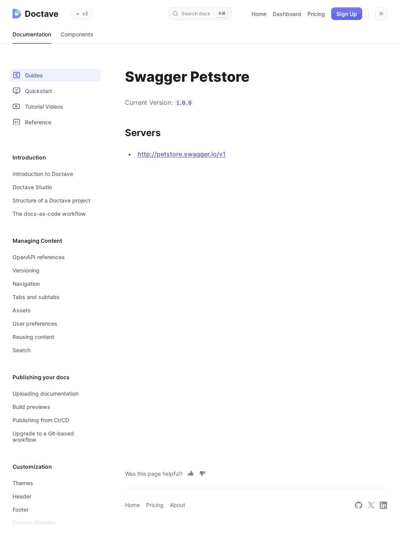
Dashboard (287, 14)
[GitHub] (358, 505)
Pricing (316, 14)
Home (259, 14)
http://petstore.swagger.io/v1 (182, 154)
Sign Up (346, 14)
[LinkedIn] (384, 505)
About (177, 505)
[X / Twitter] (371, 505)
